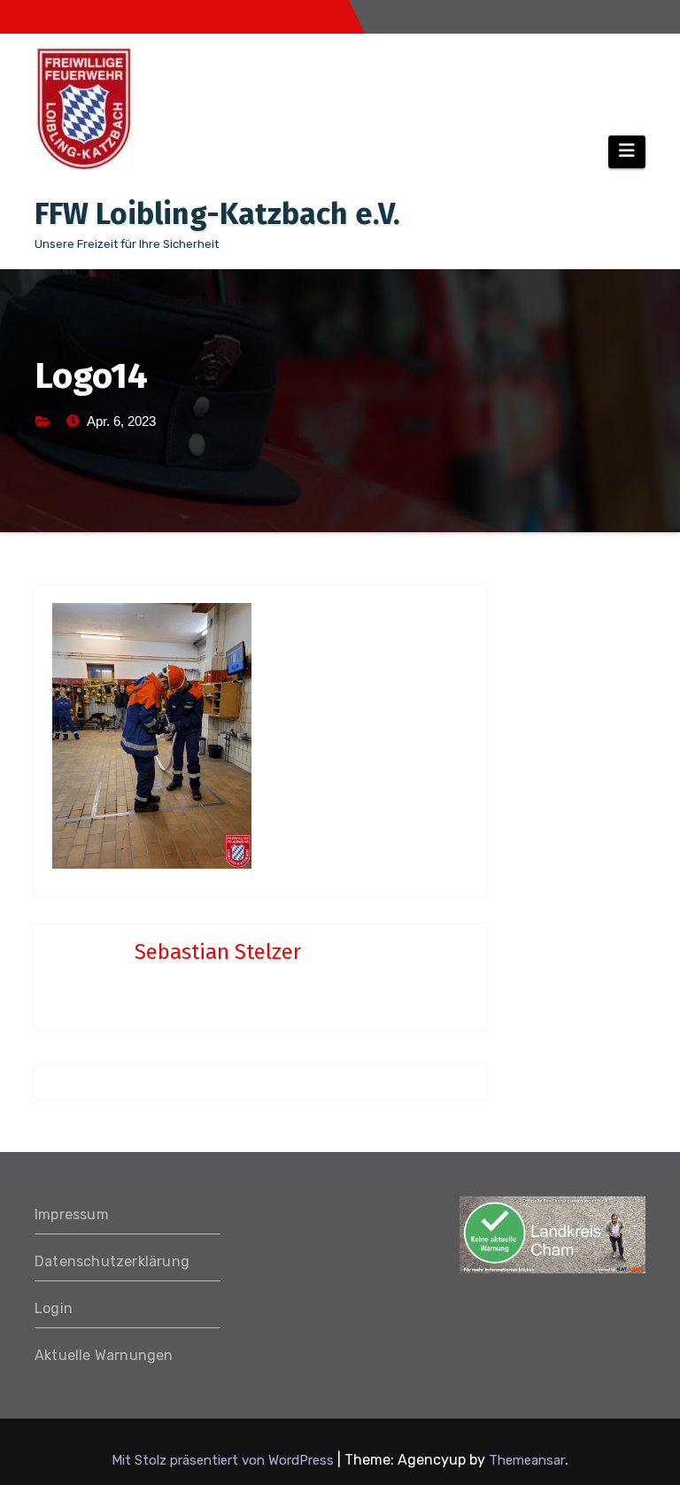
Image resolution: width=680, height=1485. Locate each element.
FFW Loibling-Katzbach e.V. (217, 214)
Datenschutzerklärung (112, 1261)
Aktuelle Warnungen (104, 1355)
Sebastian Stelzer (218, 952)
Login (54, 1308)
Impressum (72, 1214)
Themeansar (527, 1460)
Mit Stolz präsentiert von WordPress (224, 1460)
